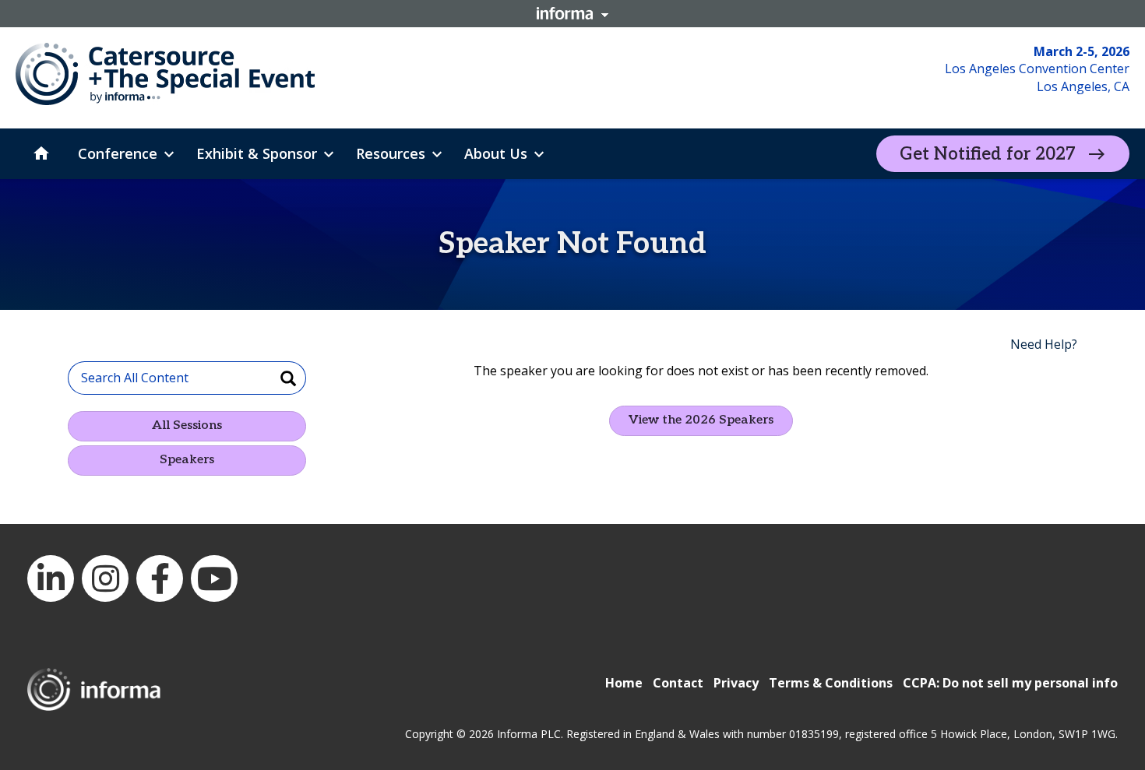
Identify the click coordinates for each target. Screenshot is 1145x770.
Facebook (159, 578)
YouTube (214, 578)
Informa (572, 13)
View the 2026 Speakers (701, 420)
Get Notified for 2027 (988, 154)
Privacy (736, 682)
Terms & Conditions (831, 682)
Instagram (105, 578)
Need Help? (1043, 344)
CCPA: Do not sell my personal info (1010, 682)
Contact (678, 682)
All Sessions (187, 425)
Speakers (187, 459)
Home (624, 682)
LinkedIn (50, 578)
